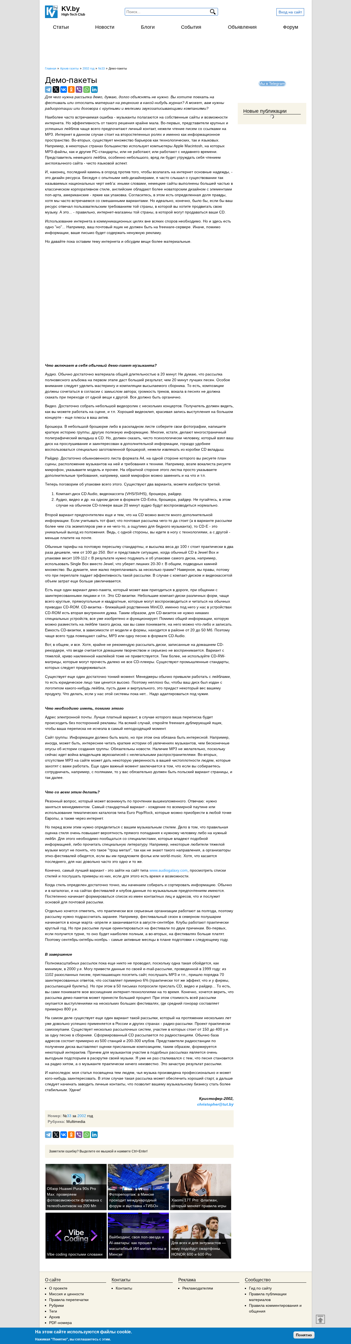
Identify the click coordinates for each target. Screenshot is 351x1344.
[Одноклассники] (71, 89)
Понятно (304, 1335)
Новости (104, 27)
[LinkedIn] (94, 89)
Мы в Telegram (272, 83)
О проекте (58, 1288)
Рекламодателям (197, 1288)
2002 (81, 1116)
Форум (290, 27)
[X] (56, 89)
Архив (54, 1317)
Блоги (148, 27)
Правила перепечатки (69, 1299)
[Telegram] (48, 89)
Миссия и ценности (66, 1294)
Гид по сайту (260, 1288)
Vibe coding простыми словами (75, 1254)
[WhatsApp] (86, 89)
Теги (53, 1311)
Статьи (61, 27)
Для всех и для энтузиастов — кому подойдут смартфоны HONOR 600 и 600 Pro (198, 1248)
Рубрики (56, 1305)
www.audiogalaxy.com (168, 870)
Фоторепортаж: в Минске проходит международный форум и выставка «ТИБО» (133, 1200)
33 (69, 1116)
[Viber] (79, 89)
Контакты (124, 1288)
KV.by (70, 8)
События (191, 27)
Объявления (242, 27)
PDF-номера (60, 1322)
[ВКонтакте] (63, 89)
